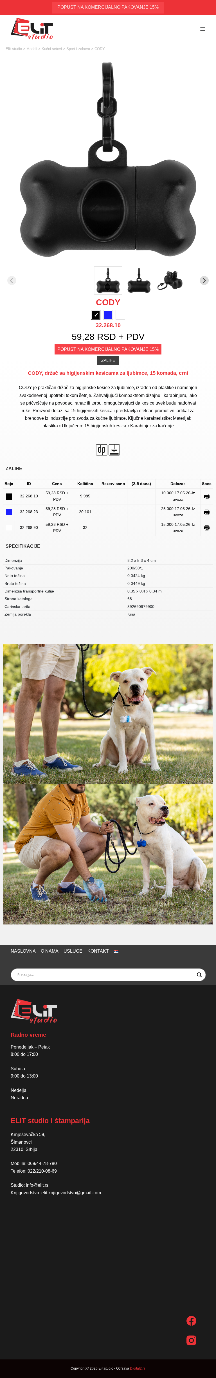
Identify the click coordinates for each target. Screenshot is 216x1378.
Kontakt (98, 951)
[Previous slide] (11, 280)
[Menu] (202, 29)
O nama (49, 951)
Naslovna (23, 951)
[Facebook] (191, 1321)
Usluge (73, 951)
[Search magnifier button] (199, 975)
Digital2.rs (137, 1368)
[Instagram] (191, 1340)
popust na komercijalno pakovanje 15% (108, 7)
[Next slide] (204, 280)
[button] (108, 280)
